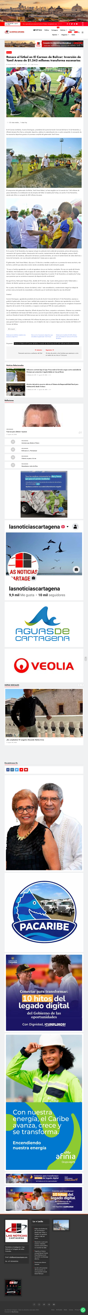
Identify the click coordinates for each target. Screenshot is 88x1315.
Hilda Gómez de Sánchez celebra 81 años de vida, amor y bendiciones (32, 740)
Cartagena (55, 29)
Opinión (54, 35)
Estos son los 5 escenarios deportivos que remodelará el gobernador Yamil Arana (42, 336)
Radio (74, 34)
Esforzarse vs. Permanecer (29, 451)
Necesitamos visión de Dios (30, 466)
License (71, 1310)
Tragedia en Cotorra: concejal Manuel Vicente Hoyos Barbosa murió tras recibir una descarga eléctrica (41, 1255)
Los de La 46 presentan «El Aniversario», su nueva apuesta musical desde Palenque (41, 1271)
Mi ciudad (59, 1310)
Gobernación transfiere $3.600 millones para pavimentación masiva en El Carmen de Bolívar (66, 336)
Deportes (72, 30)
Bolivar (9, 52)
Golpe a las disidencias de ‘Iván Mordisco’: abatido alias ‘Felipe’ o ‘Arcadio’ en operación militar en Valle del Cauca (41, 1233)
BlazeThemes (15, 1312)
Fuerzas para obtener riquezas (17, 432)
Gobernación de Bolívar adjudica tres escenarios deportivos (16, 336)
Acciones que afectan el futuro (30, 443)
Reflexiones (10, 429)
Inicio (52, 1310)
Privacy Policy (79, 1310)
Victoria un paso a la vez (29, 458)
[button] (83, 1310)
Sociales (9, 735)
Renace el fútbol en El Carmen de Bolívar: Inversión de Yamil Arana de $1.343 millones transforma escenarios (46, 343)
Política (47, 30)
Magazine (65, 34)
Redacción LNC (12, 64)
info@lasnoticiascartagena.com (18, 1257)
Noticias (62, 30)
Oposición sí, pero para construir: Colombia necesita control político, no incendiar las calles (39, 24)
